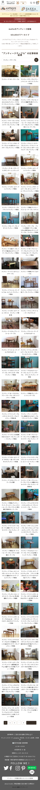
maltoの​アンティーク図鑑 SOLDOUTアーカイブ (21, 32)
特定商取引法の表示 (21, 783)
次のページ (31, 723)
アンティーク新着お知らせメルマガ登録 (20, 778)
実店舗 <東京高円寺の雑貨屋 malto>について (20, 760)
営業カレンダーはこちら (20, 753)
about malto (9, 783)
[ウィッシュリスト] (34, 3)
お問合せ (31, 783)
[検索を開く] (31, 3)
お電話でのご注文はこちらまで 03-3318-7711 (20, 756)
